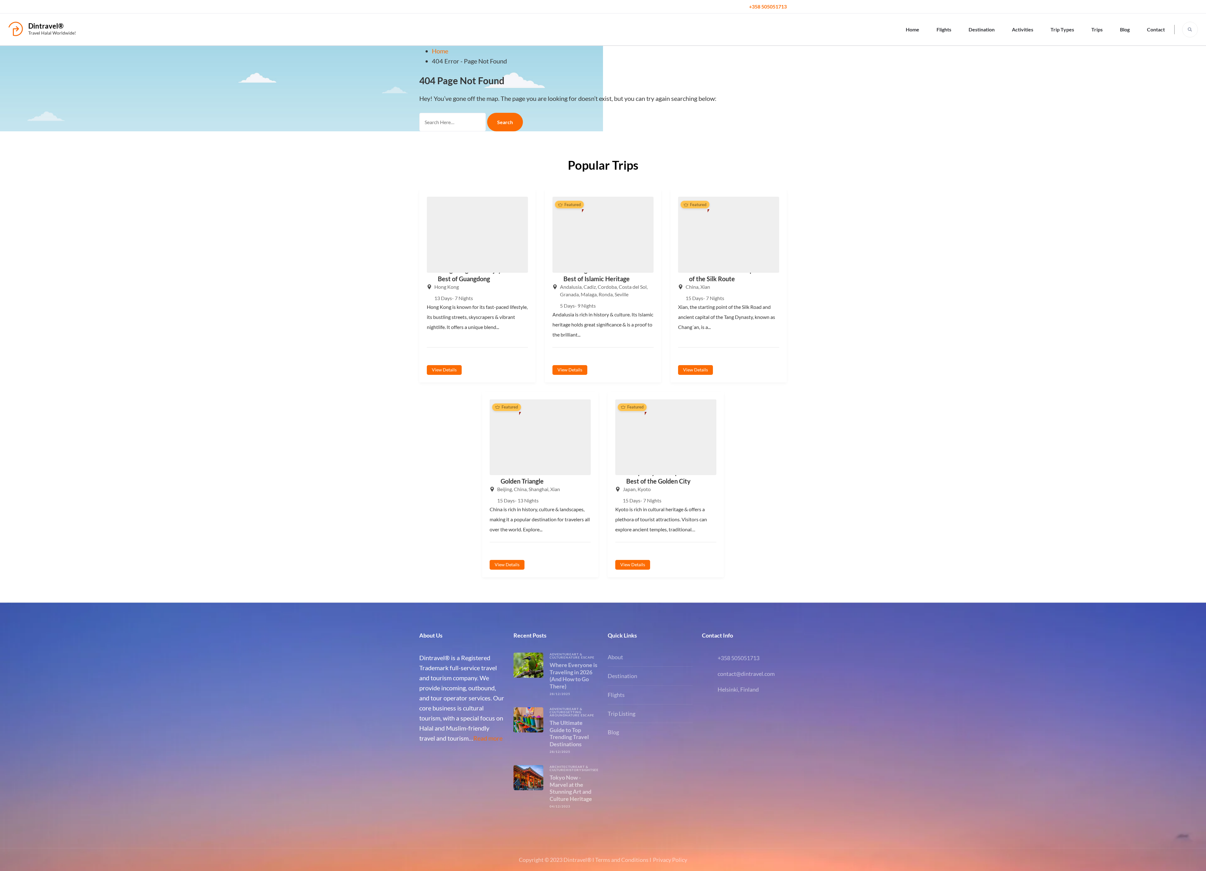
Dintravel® (45, 26)
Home (912, 29)
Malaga (589, 294)
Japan (629, 489)
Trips (1097, 29)
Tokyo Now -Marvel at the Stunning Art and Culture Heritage (571, 788)
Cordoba (607, 287)
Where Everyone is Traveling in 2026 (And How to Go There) (573, 675)
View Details (444, 369)
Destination (982, 29)
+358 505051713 (768, 6)
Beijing (504, 489)
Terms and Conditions (622, 859)
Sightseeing (593, 770)
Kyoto (644, 489)
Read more (488, 738)
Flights (944, 29)
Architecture (564, 767)
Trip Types (1062, 29)
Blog (1125, 29)
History (574, 770)
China (692, 287)
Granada (569, 294)
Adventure (561, 654)
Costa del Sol (633, 287)
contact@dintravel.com (746, 673)
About (615, 657)
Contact (1156, 29)
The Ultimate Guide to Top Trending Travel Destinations (569, 733)
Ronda (606, 294)
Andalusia (571, 287)
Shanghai (538, 489)
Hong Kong (446, 287)
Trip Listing (621, 713)
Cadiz (590, 287)
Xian (705, 287)
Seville (621, 294)
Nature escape (580, 657)
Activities (1022, 29)
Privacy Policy (670, 859)
